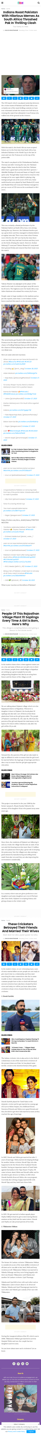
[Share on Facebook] (3, 98)
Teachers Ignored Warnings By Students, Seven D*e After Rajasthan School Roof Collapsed (24, 784)
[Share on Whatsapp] (15, 98)
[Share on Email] (31, 98)
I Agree (31, 1431)
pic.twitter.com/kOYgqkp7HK (20, 410)
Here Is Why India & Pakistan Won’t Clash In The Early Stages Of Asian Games (23, 459)
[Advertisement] (20, 53)
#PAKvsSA (20, 362)
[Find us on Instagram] (22, 1363)
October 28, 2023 (31, 369)
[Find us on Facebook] (13, 1363)
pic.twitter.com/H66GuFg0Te (26, 373)
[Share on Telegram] (20, 98)
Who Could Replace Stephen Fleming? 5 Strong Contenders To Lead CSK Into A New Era (25, 1041)
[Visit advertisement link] (20, 1398)
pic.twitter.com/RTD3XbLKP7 (21, 470)
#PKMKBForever (9, 394)
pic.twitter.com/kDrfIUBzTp (28, 422)
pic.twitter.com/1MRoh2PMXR (14, 433)
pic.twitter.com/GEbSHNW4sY (14, 576)
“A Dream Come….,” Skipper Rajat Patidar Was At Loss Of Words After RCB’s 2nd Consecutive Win (23, 1049)
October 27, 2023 (30, 398)
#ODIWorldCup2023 (27, 557)
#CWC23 (28, 362)
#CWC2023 (33, 431)
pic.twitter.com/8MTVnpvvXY (14, 511)
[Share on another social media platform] (37, 98)
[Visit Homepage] (20, 3)
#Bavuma (12, 362)
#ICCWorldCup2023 (10, 559)
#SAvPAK (6, 470)
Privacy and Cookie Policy (16, 1431)
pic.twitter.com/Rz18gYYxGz (26, 394)
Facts (8, 610)
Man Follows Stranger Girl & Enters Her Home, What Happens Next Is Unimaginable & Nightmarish (24, 776)
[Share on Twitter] (9, 98)
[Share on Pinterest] (26, 98)
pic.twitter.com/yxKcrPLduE (13, 532)
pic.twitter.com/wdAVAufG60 (14, 364)
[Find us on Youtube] (27, 1363)
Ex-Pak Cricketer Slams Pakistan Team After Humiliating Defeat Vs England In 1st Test (24, 451)
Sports (8, 9)
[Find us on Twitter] (18, 1363)
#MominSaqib (15, 431)
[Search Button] (39, 3)
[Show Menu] (2, 3)
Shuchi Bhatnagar (11, 30)
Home (3, 9)
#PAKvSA (16, 557)
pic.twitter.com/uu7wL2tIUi (21, 562)
